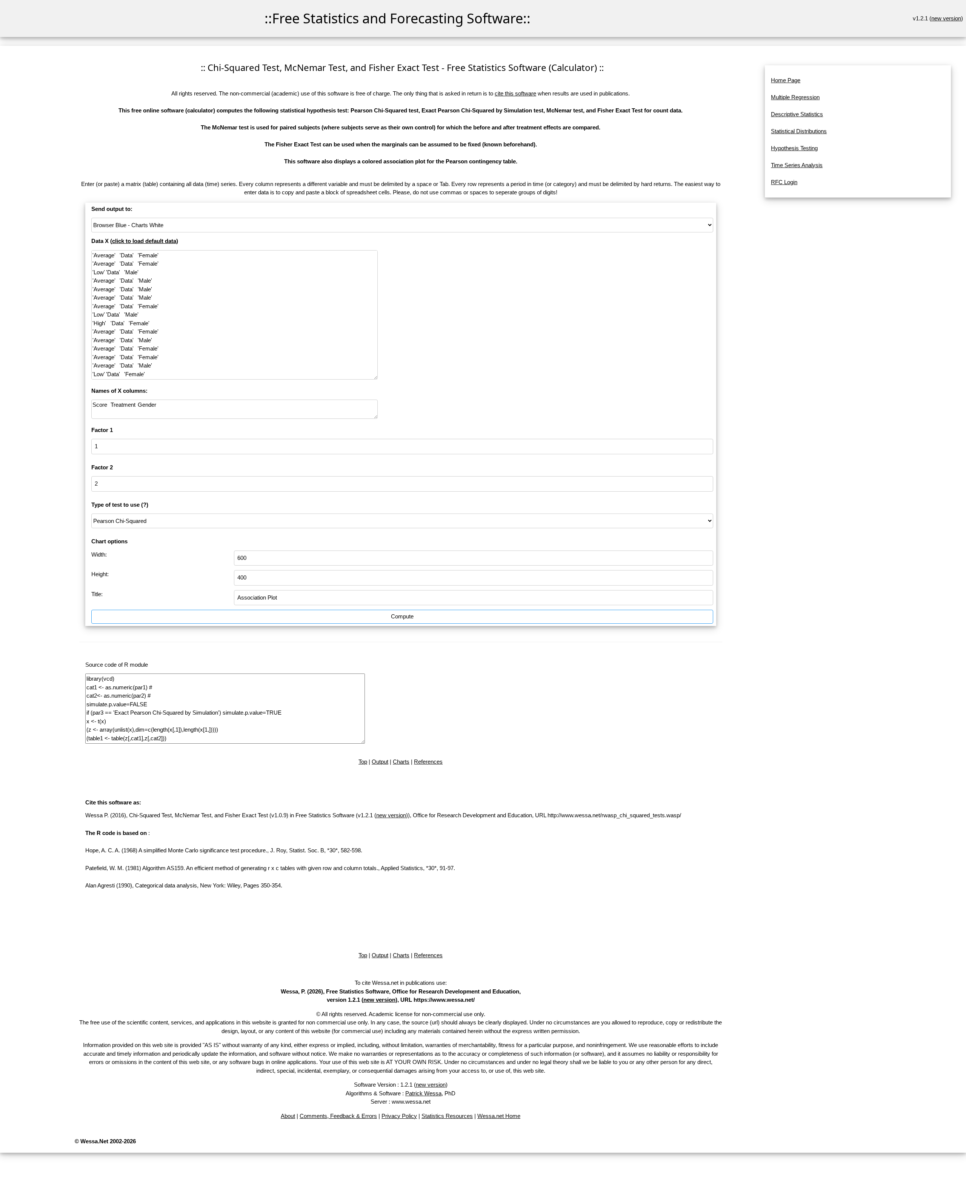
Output (380, 761)
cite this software (515, 93)
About (288, 1116)
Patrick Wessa (423, 1093)
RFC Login (784, 182)
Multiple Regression (795, 97)
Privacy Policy (399, 1116)
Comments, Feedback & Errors (338, 1116)
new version (946, 18)
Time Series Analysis (797, 165)
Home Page (785, 80)
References (428, 761)
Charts (401, 761)
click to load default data (144, 241)
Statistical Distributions (799, 131)
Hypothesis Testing (794, 148)
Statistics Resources (447, 1116)
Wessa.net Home (498, 1116)
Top (362, 761)
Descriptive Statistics (797, 114)
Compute (402, 616)
